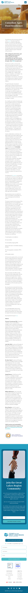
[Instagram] (14, 588)
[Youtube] (19, 588)
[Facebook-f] (11, 588)
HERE (13, 61)
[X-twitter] (16, 588)
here (17, 315)
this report (14, 175)
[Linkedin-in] (8, 588)
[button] (25, 2)
